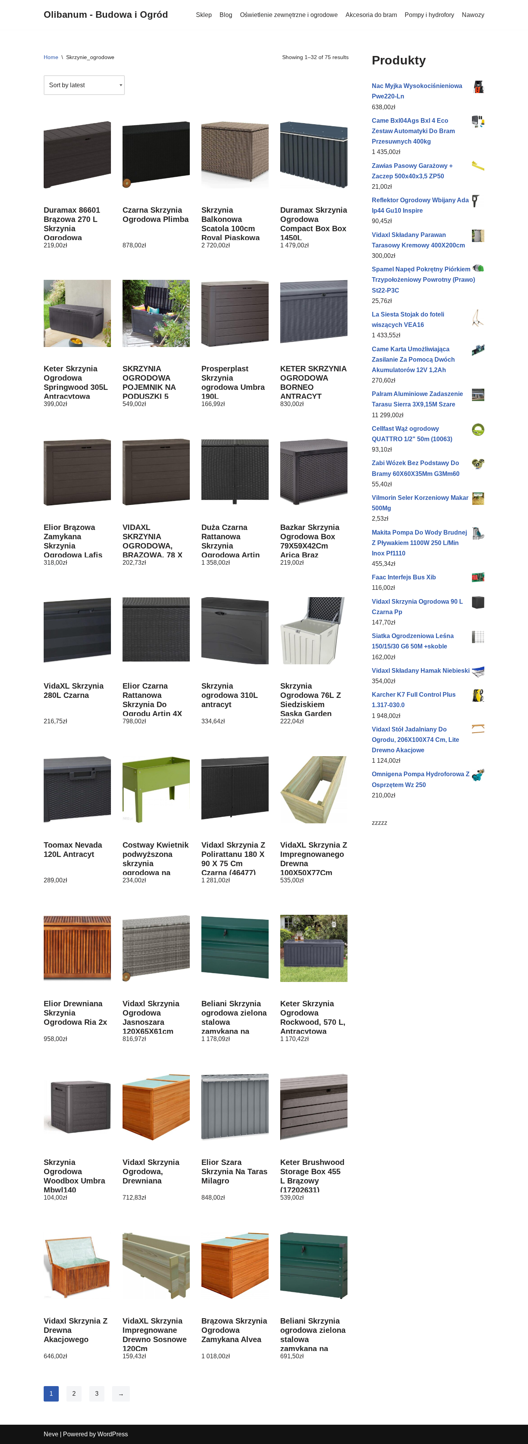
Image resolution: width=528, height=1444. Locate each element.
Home (51, 57)
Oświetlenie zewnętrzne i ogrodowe (289, 15)
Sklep (204, 15)
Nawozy (473, 15)
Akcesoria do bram (371, 15)
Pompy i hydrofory (429, 15)
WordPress (112, 1434)
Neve (51, 1434)
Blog (226, 15)
